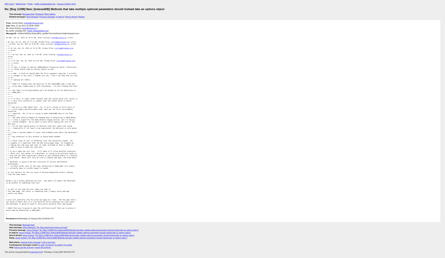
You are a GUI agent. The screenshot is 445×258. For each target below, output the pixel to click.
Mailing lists (21, 4)
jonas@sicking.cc (29, 28)
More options (50, 14)
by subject (59, 245)
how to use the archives (24, 248)
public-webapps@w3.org (45, 4)
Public (30, 4)
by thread (50, 245)
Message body (28, 14)
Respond (39, 14)
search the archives (43, 248)
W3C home (9, 4)
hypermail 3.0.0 (36, 252)
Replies (81, 17)
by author (68, 245)
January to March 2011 (66, 4)
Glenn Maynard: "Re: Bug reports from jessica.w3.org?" (45, 227)
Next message (32, 17)
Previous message (47, 17)
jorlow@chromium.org (33, 23)
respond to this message (31, 242)
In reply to (60, 17)
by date (42, 245)
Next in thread (71, 17)
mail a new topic (48, 242)
